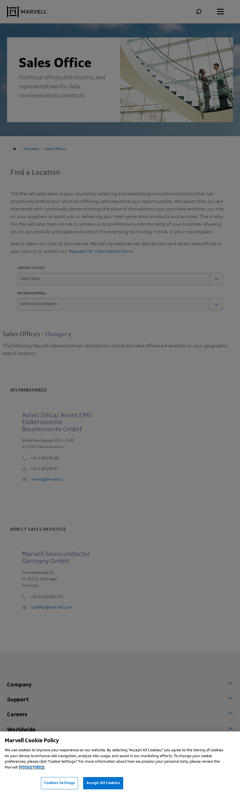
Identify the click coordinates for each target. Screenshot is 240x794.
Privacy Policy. (31, 767)
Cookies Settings (59, 783)
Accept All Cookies (103, 783)
